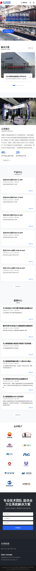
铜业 (8, 548)
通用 (11, 548)
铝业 (15, 548)
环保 (5, 548)
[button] (16, 38)
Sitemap (9, 569)
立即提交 (18, 528)
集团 (2, 548)
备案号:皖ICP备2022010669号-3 (20, 569)
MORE (30, 48)
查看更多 (7, 31)
